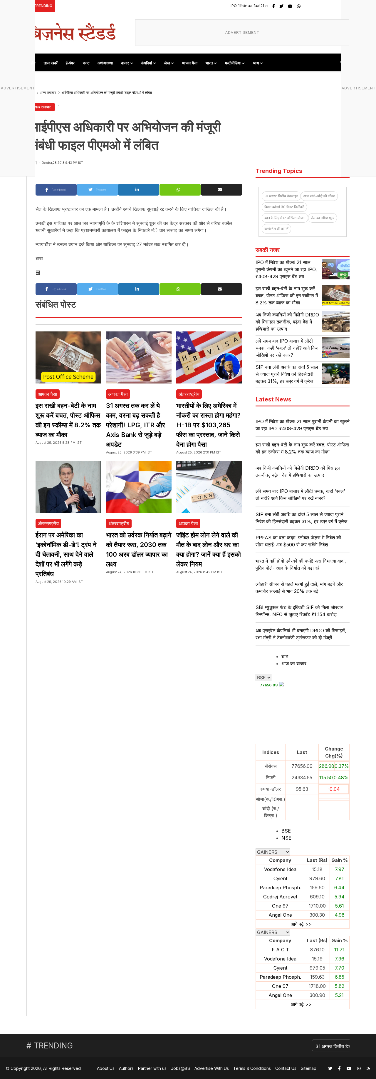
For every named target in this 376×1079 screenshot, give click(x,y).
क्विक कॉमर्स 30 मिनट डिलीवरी (284, 207)
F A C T (280, 950)
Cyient (280, 878)
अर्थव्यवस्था (105, 63)
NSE (286, 838)
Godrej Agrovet (280, 897)
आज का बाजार (293, 663)
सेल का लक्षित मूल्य (322, 218)
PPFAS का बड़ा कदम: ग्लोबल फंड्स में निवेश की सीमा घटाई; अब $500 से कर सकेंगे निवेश (298, 541)
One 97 (280, 906)
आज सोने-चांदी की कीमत (319, 196)
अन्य (256, 63)
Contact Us (285, 1068)
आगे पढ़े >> (301, 924)
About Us (106, 1068)
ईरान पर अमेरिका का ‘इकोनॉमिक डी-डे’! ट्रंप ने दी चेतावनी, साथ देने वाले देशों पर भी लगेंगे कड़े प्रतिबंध (66, 554)
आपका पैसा (189, 63)
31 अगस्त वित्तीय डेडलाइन (281, 196)
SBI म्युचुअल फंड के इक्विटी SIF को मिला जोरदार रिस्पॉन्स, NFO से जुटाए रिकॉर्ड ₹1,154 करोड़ (299, 610)
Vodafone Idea (280, 869)
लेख (167, 63)
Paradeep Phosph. (280, 887)
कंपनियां (146, 63)
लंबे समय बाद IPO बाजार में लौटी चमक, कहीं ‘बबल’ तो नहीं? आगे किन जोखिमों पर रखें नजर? (287, 348)
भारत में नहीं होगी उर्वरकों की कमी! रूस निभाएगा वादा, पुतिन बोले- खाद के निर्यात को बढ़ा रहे (301, 564)
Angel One (280, 915)
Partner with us (152, 1068)
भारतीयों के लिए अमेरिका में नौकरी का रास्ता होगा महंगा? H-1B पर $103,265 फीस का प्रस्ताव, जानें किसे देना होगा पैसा (208, 425)
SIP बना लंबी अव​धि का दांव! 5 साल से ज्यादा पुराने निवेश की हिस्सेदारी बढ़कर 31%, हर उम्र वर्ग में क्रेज (287, 374)
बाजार (125, 63)
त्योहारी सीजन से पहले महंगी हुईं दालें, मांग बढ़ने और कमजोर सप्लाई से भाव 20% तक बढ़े (299, 587)
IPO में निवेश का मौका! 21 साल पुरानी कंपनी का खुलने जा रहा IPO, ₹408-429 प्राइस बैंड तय (264, 6)
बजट (86, 63)
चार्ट (284, 656)
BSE (286, 831)
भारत (209, 63)
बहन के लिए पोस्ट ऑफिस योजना (285, 218)
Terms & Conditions (252, 1068)
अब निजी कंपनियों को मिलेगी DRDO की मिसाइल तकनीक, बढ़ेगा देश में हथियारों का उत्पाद (287, 322)
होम (33, 63)
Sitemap (308, 1068)
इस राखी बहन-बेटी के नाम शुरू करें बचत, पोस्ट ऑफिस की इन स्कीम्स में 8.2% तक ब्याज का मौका (287, 296)
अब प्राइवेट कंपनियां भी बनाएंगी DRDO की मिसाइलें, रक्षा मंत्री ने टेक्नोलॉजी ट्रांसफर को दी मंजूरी (301, 634)
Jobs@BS (180, 1068)
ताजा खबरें (51, 63)
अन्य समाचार (48, 92)
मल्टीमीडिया (233, 63)
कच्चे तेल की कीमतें (276, 228)
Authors (126, 1068)
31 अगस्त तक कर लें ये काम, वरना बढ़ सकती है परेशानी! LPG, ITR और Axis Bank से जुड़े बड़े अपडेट (135, 425)
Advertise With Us (211, 1068)
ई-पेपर (70, 63)
